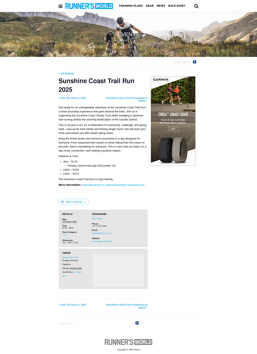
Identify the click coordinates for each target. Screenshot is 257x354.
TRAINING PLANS (131, 6)
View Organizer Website (102, 241)
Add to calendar (74, 201)
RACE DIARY (176, 6)
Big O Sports (97, 218)
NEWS (161, 6)
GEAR (150, 6)
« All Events (66, 73)
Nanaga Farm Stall (70, 257)
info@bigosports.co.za (101, 233)
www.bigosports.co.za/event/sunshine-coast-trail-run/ (113, 184)
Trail (64, 235)
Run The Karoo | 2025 (72, 98)
